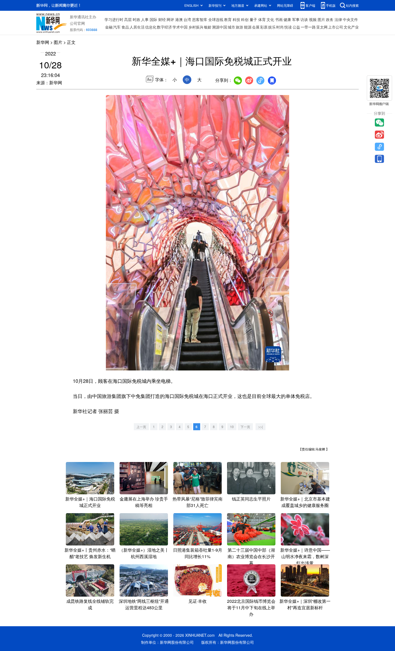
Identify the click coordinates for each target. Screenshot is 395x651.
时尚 (280, 27)
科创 (245, 19)
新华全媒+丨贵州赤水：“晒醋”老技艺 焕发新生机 (90, 553)
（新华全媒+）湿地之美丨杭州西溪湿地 (144, 553)
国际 (153, 19)
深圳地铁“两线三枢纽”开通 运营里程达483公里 (144, 604)
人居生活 (137, 27)
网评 (170, 19)
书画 (279, 19)
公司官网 (77, 23)
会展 (256, 27)
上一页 (141, 426)
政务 (329, 19)
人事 (145, 19)
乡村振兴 (195, 27)
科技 (236, 19)
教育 (228, 19)
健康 (287, 19)
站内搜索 (352, 5)
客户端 (310, 5)
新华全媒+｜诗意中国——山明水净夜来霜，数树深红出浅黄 (305, 556)
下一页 (245, 426)
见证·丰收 (197, 601)
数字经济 (164, 27)
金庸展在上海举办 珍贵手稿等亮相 (144, 502)
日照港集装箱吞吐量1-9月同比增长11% (197, 553)
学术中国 (180, 27)
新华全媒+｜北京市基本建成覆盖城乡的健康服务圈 (305, 502)
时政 (136, 19)
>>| (260, 426)
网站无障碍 (285, 5)
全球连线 (215, 19)
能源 (248, 27)
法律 (338, 19)
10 (232, 426)
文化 (270, 19)
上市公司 (335, 27)
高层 (128, 19)
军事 (296, 19)
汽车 (117, 27)
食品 (125, 27)
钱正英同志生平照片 (251, 499)
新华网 (42, 42)
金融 (109, 27)
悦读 (288, 27)
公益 (296, 27)
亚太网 (322, 27)
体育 (262, 19)
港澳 (179, 19)
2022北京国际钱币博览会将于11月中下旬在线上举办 (251, 607)
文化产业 (351, 27)
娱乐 (272, 27)
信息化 (150, 27)
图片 (321, 19)
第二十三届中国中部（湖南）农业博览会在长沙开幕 (251, 556)
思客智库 (199, 19)
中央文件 (350, 19)
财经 (162, 19)
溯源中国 (219, 27)
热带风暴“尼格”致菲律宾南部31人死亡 (197, 502)
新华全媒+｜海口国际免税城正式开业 (90, 502)
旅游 (239, 27)
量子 (253, 19)
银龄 (207, 27)
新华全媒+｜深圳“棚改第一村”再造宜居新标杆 (305, 604)
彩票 (264, 27)
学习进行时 (114, 19)
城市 (231, 27)
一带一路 (308, 27)
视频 (313, 19)
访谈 (304, 19)
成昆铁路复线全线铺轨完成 (90, 604)
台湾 (187, 19)
